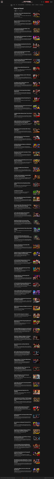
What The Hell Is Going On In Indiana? (21, 314)
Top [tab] (17, 10)
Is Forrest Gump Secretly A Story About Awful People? (23, 229)
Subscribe (47, 1)
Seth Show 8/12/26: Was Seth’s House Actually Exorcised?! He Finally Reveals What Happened (23, 237)
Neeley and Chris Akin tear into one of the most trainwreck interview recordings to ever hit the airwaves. (22, 286)
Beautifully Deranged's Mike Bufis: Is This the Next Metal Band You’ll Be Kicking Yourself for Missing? (23, 460)
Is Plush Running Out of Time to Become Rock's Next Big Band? (22, 137)
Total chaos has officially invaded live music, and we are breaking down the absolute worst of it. (22, 323)
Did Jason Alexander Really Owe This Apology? (21, 391)
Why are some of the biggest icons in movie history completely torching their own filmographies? (21, 192)
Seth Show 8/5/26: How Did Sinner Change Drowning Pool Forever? (22, 437)
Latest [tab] (15, 10)
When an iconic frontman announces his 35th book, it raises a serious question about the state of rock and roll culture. (23, 47)
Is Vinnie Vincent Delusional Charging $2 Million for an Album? (22, 453)
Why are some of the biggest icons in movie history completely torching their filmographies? (21, 293)
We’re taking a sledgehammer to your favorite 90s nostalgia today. (23, 231)
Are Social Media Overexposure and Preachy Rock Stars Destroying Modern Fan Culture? (22, 329)
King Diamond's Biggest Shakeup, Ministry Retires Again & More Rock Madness (22, 430)
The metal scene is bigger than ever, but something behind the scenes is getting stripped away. (22, 70)
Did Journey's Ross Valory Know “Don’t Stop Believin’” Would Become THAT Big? (22, 206)
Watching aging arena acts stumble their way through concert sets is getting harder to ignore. (22, 270)
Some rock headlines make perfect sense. (20, 432)
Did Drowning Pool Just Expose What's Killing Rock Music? (23, 415)
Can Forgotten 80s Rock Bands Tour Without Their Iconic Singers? (23, 37)
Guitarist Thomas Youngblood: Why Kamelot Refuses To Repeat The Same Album (22, 253)
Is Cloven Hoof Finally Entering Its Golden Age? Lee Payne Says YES (22, 52)
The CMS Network (20, 17)
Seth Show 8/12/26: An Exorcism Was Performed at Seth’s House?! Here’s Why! (22, 221)
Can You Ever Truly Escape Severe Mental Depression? (22, 91)
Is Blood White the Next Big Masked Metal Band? (22, 184)
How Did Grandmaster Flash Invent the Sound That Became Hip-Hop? (23, 106)
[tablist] (18, 11)
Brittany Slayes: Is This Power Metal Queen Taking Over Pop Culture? (22, 360)
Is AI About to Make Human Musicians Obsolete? (21, 168)
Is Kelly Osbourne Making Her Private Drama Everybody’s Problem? (22, 299)
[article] (27, 15)
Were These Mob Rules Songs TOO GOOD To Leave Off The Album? (22, 198)
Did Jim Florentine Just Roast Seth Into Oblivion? (21, 345)
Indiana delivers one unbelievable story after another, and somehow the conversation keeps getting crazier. (22, 316)
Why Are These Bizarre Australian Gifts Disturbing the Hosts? (21, 245)
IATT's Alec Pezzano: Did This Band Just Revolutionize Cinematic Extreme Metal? (22, 352)
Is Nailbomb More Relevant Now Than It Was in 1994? (23, 114)
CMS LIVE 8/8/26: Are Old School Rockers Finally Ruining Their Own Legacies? (22, 122)
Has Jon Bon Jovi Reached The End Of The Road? (22, 423)
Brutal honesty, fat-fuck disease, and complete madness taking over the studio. (22, 101)
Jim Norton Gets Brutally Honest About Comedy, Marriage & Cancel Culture (21, 407)
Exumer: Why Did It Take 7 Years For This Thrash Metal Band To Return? (22, 368)
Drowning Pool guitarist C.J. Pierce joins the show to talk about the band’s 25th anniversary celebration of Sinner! (22, 417)
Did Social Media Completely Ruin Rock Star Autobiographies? (22, 45)
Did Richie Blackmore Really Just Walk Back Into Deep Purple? (22, 145)
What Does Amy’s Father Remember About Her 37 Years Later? (22, 14)
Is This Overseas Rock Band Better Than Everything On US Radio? (22, 29)
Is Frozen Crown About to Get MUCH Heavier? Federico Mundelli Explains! (23, 60)
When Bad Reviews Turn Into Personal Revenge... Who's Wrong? (21, 376)
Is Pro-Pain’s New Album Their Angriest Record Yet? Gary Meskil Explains (21, 213)
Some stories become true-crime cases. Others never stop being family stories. (22, 16)
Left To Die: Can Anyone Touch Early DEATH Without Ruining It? (22, 383)
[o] (36, 15)
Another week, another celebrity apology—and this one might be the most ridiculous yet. (22, 393)
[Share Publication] (43, 2)
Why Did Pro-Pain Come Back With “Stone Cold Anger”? (22, 129)
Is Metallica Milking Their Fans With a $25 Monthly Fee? (22, 469)
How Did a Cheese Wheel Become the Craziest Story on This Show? (23, 160)
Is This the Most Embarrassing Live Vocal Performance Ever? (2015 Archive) (22, 261)
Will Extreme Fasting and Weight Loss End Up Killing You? (23, 307)
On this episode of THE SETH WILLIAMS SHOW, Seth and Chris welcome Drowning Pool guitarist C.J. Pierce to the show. (22, 439)
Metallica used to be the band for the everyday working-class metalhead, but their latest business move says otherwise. (23, 471)
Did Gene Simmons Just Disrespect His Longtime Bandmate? (21, 276)
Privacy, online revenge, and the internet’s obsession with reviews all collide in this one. (22, 378)
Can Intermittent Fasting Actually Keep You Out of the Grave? (22, 98)
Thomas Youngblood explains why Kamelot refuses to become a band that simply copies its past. (22, 255)
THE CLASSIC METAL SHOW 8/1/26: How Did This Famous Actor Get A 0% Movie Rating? (22, 291)
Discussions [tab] (20, 10)
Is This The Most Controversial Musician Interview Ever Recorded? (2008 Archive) (22, 445)
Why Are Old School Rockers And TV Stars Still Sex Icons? (22, 22)
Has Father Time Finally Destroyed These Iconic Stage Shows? (22, 268)
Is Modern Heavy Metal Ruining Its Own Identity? (21, 68)
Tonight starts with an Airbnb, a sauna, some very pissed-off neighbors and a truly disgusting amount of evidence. (23, 162)
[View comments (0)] (20, 18)
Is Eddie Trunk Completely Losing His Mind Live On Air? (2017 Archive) (22, 176)
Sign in (51, 1)
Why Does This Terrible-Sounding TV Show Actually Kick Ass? (22, 153)
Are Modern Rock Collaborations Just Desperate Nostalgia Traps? (21, 83)
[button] (11, 5)
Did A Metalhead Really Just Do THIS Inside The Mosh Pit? (22, 75)
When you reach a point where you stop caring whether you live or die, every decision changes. (23, 309)
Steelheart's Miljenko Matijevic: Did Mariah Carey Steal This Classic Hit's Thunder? (22, 337)
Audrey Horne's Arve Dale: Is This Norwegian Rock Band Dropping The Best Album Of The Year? (23, 399)
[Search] (42, 2)
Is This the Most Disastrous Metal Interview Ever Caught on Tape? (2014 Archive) (22, 284)
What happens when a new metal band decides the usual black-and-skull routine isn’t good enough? (22, 186)
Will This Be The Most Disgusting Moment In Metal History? (22, 321)
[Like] (14, 26)
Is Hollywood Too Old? (18, 190)
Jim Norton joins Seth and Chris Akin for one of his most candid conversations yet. (22, 409)
